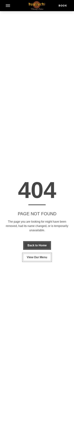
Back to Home (37, 245)
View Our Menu (37, 257)
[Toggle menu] (8, 5)
